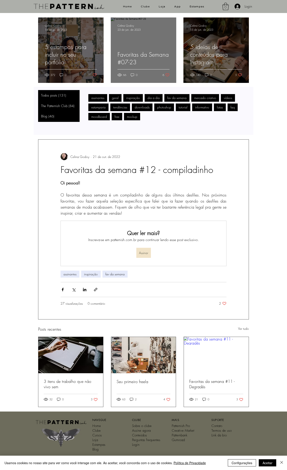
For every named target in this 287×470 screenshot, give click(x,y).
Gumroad (178, 440)
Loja (95, 440)
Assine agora (141, 430)
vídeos (228, 98)
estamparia (98, 107)
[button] (225, 6)
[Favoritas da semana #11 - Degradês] (216, 355)
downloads (142, 107)
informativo (202, 107)
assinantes (97, 98)
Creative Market (183, 430)
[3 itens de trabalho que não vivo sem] (70, 355)
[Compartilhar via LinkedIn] (85, 289)
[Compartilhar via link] (95, 289)
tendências (120, 107)
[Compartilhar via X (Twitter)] (74, 289)
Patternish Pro (181, 426)
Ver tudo (243, 328)
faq (232, 107)
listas (220, 107)
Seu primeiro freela (132, 381)
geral (115, 98)
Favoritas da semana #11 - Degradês (212, 384)
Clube (96, 430)
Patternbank (179, 435)
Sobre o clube (142, 426)
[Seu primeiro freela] (143, 355)
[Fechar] (281, 462)
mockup (132, 116)
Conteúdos (139, 435)
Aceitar (267, 463)
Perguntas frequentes (146, 440)
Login (135, 444)
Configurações (242, 463)
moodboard (99, 116)
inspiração (133, 98)
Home (96, 426)
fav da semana (177, 98)
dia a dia (154, 98)
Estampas (98, 444)
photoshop (164, 107)
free (117, 116)
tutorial (183, 107)
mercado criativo (205, 98)
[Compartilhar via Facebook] (63, 289)
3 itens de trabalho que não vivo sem (67, 384)
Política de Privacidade (190, 463)
